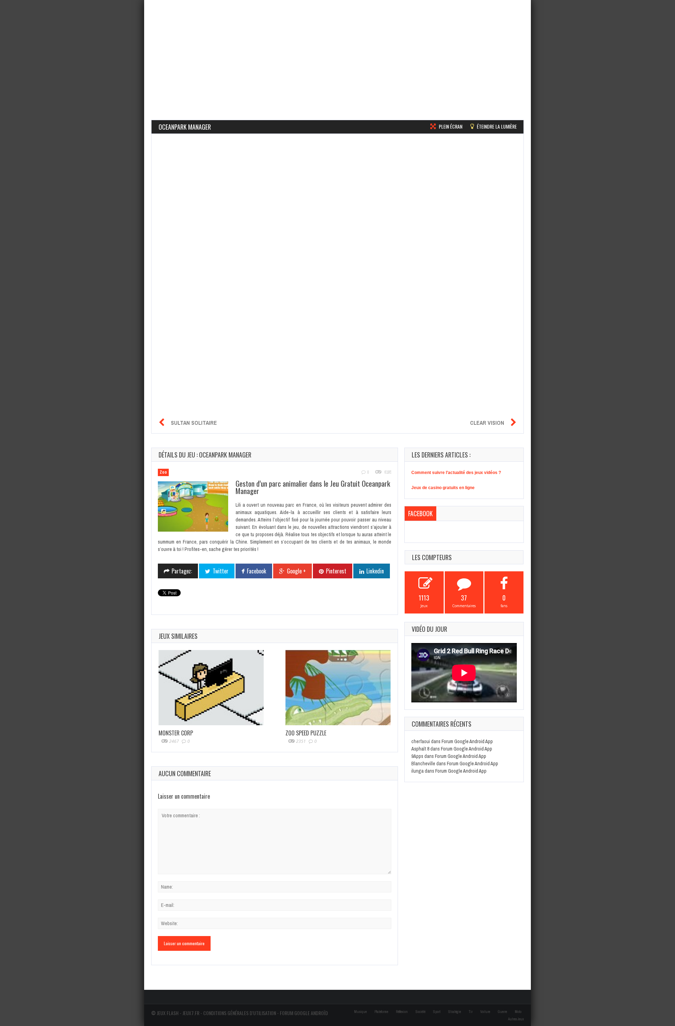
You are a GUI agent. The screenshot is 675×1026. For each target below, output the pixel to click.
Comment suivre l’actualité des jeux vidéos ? (456, 472)
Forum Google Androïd (304, 1013)
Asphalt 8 (420, 749)
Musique (360, 1011)
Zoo (163, 472)
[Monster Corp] (211, 687)
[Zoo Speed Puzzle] (338, 687)
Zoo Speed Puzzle (305, 733)
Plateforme (381, 1011)
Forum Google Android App (467, 741)
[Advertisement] (337, 49)
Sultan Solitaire (194, 423)
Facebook (420, 513)
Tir (470, 1011)
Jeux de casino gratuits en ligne (443, 487)
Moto (518, 1011)
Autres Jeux (516, 1019)
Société (420, 1011)
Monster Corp (176, 733)
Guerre (502, 1011)
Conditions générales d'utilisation (239, 1013)
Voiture (485, 1011)
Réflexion (402, 1011)
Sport (437, 1011)
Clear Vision (487, 423)
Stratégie (454, 1011)
